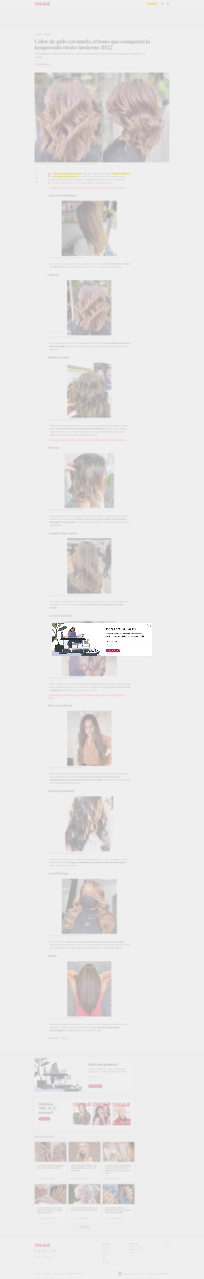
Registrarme (112, 651)
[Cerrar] (149, 626)
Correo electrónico (112, 641)
